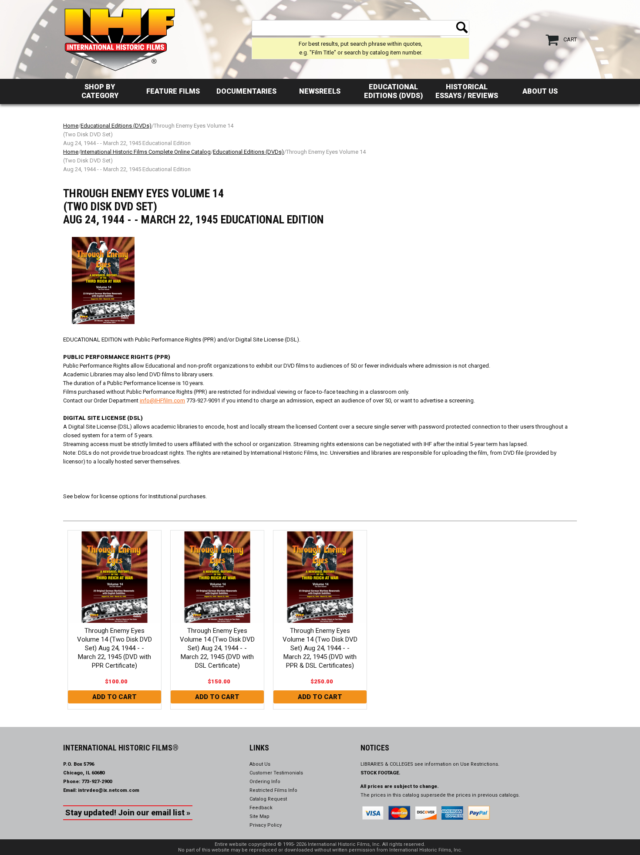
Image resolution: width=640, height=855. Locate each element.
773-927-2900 (96, 781)
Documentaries (246, 91)
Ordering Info (264, 781)
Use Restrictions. (479, 764)
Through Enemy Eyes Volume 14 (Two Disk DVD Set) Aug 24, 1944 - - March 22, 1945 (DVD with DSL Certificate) (217, 648)
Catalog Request (268, 799)
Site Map (259, 816)
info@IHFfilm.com (162, 400)
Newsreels (319, 91)
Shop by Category (99, 91)
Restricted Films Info (273, 790)
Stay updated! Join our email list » (127, 812)
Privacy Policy (265, 825)
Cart (570, 39)
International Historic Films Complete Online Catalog (146, 152)
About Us (540, 91)
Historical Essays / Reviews (466, 91)
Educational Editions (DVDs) (393, 91)
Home (70, 125)
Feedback (261, 808)
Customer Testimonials (276, 773)
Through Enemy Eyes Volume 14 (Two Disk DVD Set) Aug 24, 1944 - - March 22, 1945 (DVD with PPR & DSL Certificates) (320, 648)
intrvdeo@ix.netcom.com (108, 790)
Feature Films (173, 91)
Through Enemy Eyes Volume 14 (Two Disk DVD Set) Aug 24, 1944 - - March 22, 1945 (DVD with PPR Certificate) (114, 648)
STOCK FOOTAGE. (380, 773)
